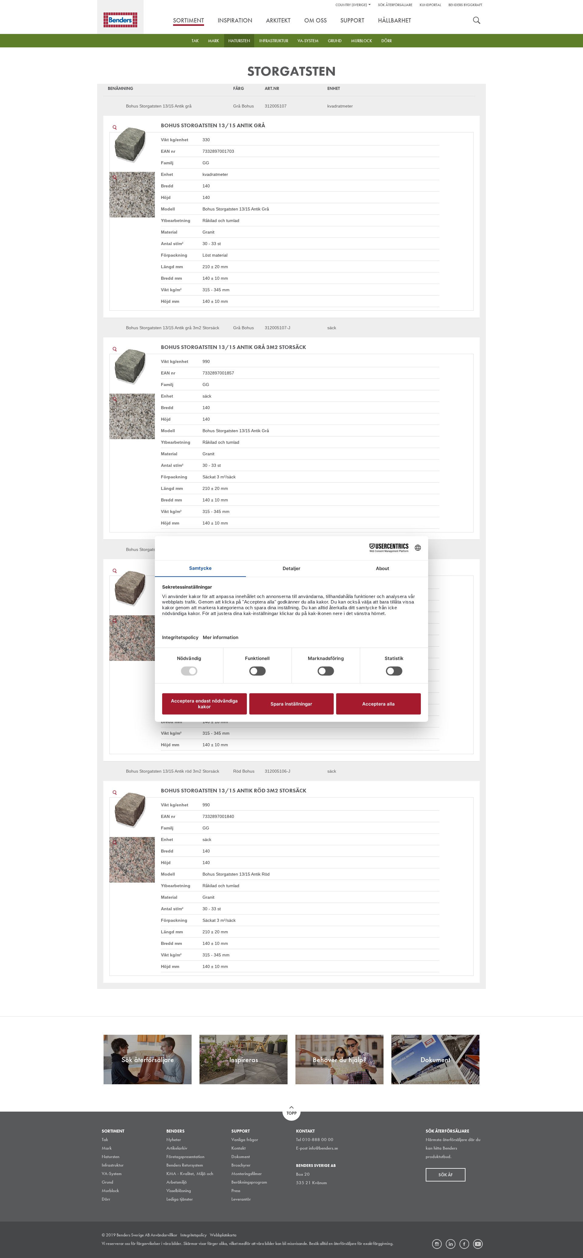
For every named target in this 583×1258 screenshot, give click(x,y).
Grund (335, 40)
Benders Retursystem (184, 1165)
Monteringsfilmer (246, 1174)
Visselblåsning (178, 1191)
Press (235, 1191)
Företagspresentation (185, 1157)
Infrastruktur (273, 40)
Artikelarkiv (176, 1148)
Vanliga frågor (244, 1140)
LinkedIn (450, 1244)
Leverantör (241, 1199)
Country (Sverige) (351, 4)
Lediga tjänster (179, 1199)
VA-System (308, 40)
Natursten (239, 40)
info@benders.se (323, 1148)
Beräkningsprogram (249, 1182)
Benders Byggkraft (465, 4)
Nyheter (173, 1140)
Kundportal (430, 4)
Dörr (386, 40)
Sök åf (445, 1175)
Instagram (437, 1244)
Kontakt (238, 1148)
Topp (292, 1113)
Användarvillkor (164, 1235)
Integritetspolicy (193, 1235)
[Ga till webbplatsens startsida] (120, 20)
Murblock (361, 40)
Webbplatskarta (223, 1235)
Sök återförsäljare (395, 4)
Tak (195, 40)
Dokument (240, 1157)
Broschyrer (241, 1165)
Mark (213, 40)
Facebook (464, 1244)
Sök (476, 21)
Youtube (478, 1244)
